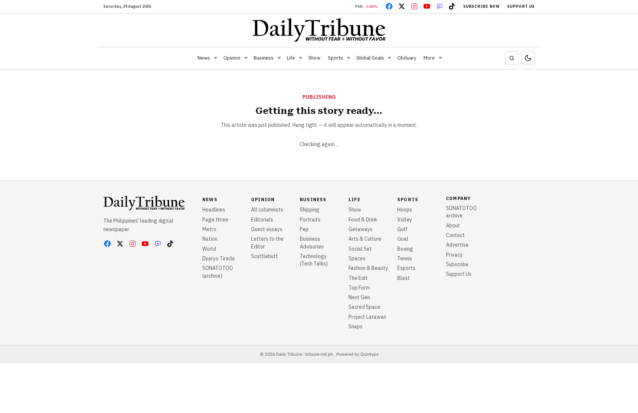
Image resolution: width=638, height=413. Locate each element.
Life (291, 58)
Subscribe (457, 264)
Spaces (357, 258)
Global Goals (370, 58)
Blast (403, 278)
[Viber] (439, 6)
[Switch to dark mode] (528, 58)
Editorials (262, 219)
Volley (404, 219)
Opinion (231, 58)
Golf (402, 229)
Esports (406, 268)
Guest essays (266, 229)
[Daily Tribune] (319, 30)
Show (314, 58)
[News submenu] (216, 58)
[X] (402, 6)
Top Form (359, 287)
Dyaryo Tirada (218, 258)
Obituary (406, 58)
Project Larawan (367, 317)
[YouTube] (427, 6)
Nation (209, 239)
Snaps (356, 326)
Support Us (521, 6)
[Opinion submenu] (246, 58)
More (429, 58)
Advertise (457, 244)
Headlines (213, 209)
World (209, 249)
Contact (455, 235)
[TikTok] (452, 6)
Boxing (405, 249)
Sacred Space (364, 307)
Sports (335, 58)
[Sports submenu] (348, 58)
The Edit (358, 278)
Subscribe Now (481, 6)
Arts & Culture (365, 239)
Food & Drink (363, 219)
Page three (215, 219)
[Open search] (511, 58)
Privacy (454, 254)
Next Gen (359, 297)
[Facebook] (389, 6)
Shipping (309, 209)
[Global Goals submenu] (389, 58)
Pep (304, 229)
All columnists (267, 209)
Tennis (404, 258)
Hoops (404, 209)
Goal (402, 239)
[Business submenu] (279, 58)
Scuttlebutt (264, 256)
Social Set (360, 249)
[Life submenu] (300, 58)
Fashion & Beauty (368, 268)
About (453, 225)
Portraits (310, 219)
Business (264, 58)
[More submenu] (440, 58)
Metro (209, 229)
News (204, 58)
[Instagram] (414, 6)
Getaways (361, 229)
